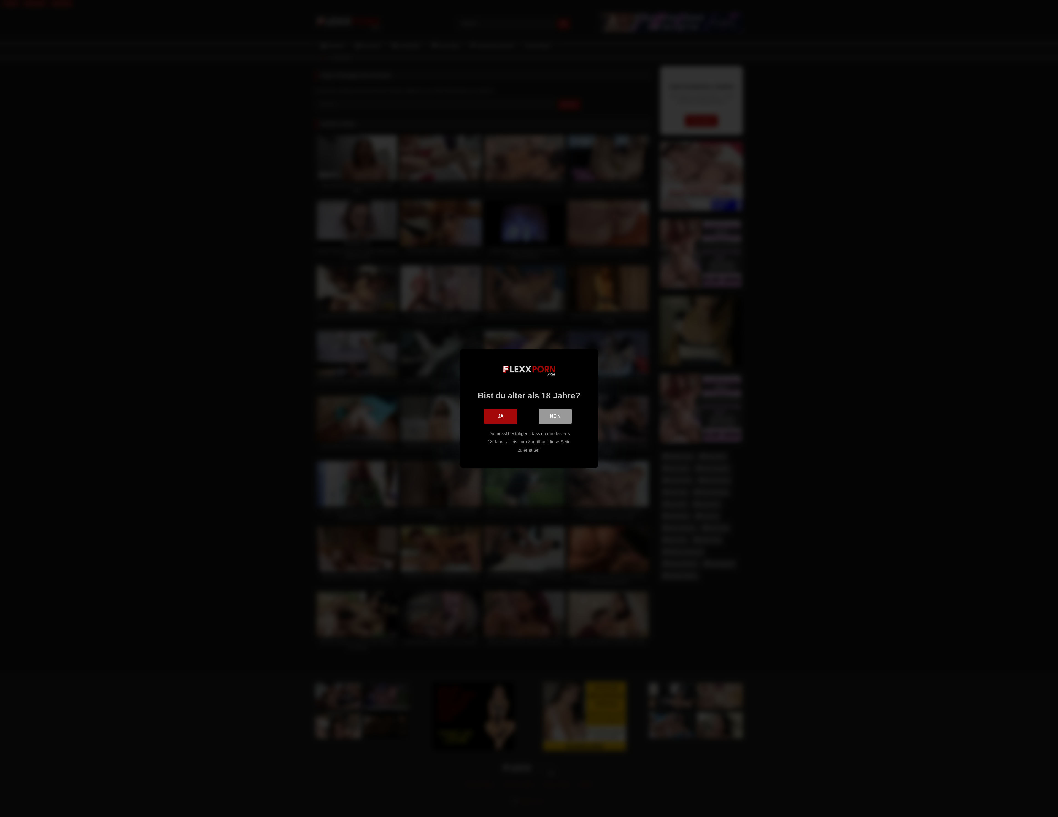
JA (501, 416)
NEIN (555, 416)
